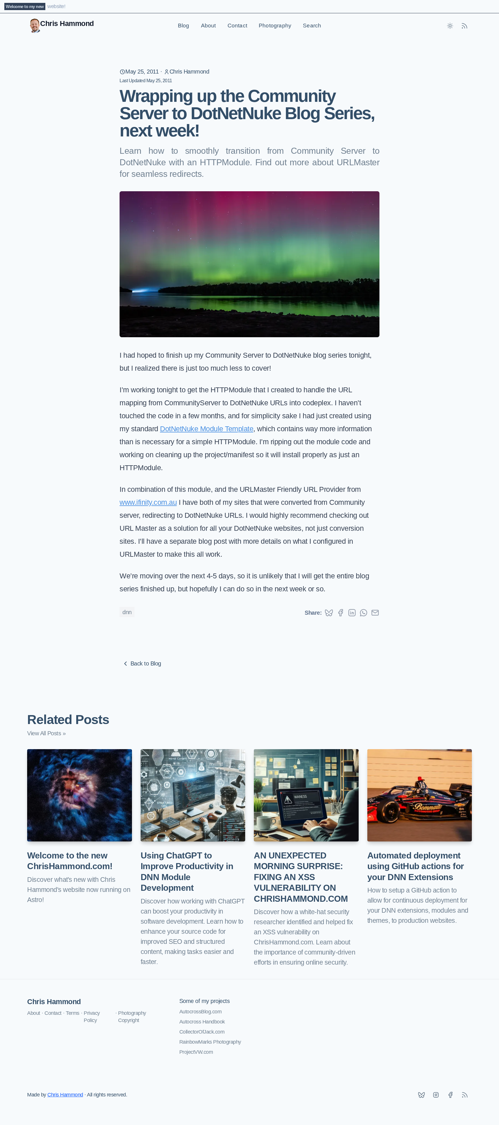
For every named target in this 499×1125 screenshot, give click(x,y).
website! (56, 6)
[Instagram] (436, 1095)
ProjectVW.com (196, 1052)
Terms (72, 1013)
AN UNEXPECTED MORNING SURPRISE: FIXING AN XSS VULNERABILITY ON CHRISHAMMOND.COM (301, 877)
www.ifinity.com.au (148, 502)
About (208, 25)
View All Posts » (46, 733)
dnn (127, 612)
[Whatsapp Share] (363, 612)
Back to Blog (146, 663)
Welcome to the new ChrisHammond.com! (70, 861)
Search (312, 25)
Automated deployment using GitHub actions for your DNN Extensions (415, 866)
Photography (275, 25)
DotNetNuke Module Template (206, 429)
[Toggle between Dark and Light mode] (450, 25)
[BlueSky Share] (329, 612)
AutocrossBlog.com (200, 1012)
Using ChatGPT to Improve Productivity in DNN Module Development (187, 872)
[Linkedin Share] (352, 612)
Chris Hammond (189, 71)
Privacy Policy (92, 1016)
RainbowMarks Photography (210, 1042)
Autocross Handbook (202, 1022)
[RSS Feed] (464, 25)
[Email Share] (375, 612)
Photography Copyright (132, 1016)
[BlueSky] (421, 1095)
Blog (183, 25)
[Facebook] (450, 1095)
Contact (237, 25)
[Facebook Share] (340, 612)
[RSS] (464, 1095)
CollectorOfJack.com (202, 1032)
